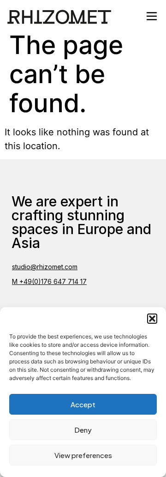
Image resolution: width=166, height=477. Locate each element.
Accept (83, 404)
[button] (152, 318)
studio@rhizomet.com (44, 267)
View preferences (83, 455)
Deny (83, 429)
